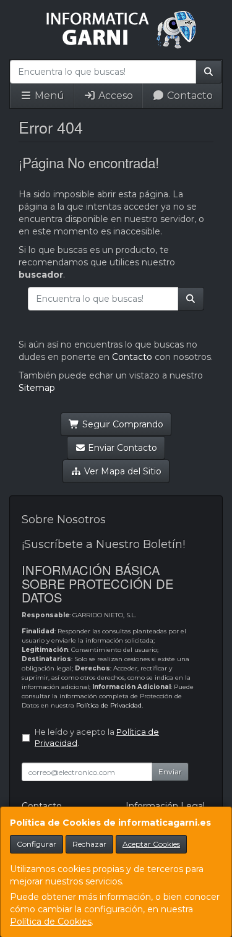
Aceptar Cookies (151, 844)
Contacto (189, 95)
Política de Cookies (51, 921)
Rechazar (89, 844)
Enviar (170, 771)
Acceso (114, 95)
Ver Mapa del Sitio (121, 471)
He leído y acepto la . (97, 737)
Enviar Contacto (121, 447)
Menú (48, 95)
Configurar (36, 844)
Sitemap (37, 387)
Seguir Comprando (121, 424)
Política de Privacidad (109, 705)
